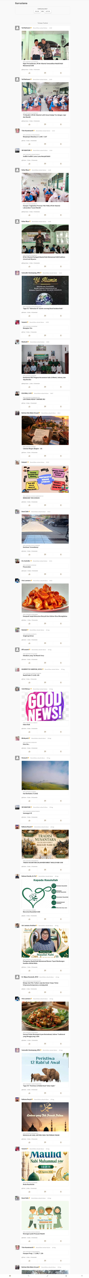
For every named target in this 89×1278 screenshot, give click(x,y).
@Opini (23, 916)
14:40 (49, 170)
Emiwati (24, 462)
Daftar (48, 11)
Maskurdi (24, 342)
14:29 (49, 221)
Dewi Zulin (25, 511)
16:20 (50, 79)
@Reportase (25, 69)
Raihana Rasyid (27, 827)
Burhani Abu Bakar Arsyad (30, 413)
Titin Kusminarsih (27, 131)
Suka (31, 69)
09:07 (51, 393)
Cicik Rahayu (26, 689)
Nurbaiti (24, 630)
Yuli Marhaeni (26, 28)
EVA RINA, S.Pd (26, 393)
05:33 (47, 462)
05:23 (49, 511)
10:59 (47, 322)
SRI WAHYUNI (26, 150)
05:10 (50, 561)
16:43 (50, 28)
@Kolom (24, 160)
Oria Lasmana (26, 581)
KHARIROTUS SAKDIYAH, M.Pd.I (32, 669)
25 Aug (47, 630)
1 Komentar (34, 332)
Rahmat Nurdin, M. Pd (29, 876)
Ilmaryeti (25, 758)
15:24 (50, 150)
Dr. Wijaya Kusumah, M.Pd (30, 977)
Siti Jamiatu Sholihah (29, 925)
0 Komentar (37, 69)
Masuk (37, 11)
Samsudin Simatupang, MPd (31, 273)
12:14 (60, 273)
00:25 (51, 580)
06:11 (59, 413)
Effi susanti (25, 650)
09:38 (47, 342)
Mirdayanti (25, 738)
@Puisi (23, 140)
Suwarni (24, 322)
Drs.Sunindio (26, 561)
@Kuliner (24, 620)
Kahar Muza (25, 170)
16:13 (53, 131)
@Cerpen (24, 571)
